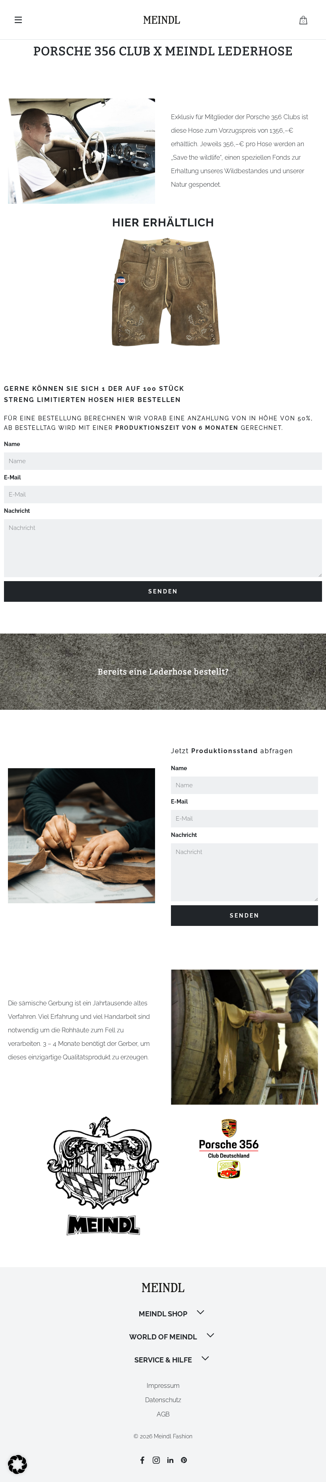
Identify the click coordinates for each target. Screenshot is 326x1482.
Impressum (163, 1385)
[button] (201, 1313)
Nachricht (17, 511)
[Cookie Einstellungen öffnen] (17, 1472)
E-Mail (12, 477)
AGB (163, 1414)
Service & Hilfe (163, 1360)
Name (12, 444)
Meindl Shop (163, 1314)
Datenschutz (163, 1400)
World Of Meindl (163, 1337)
